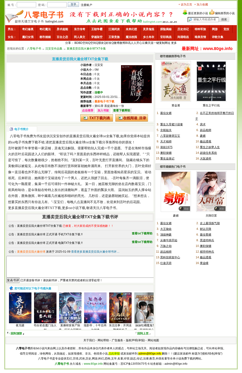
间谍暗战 (183, 37)
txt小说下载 (77, 208)
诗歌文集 (217, 37)
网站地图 (153, 340)
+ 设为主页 (185, 4)
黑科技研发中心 (170, 257)
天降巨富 (211, 215)
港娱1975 (166, 147)
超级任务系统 (208, 153)
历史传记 (183, 29)
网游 (215, 29)
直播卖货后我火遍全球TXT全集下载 (39, 225)
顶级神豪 (166, 234)
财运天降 (205, 229)
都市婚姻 (45, 37)
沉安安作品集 (53, 48)
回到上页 (143, 333)
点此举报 (114, 353)
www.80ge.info (93, 363)
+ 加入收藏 (201, 4)
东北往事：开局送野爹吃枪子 (120, 328)
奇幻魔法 (45, 29)
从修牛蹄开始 (168, 240)
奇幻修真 (28, 29)
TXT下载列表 (99, 118)
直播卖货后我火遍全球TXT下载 (38, 208)
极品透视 (205, 141)
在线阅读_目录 (134, 118)
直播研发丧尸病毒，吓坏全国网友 (70, 328)
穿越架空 (97, 37)
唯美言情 (200, 37)
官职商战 (166, 37)
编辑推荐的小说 (225, 13)
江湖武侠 (114, 29)
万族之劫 (166, 246)
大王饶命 (166, 229)
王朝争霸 (97, 29)
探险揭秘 (166, 29)
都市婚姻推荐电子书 (173, 56)
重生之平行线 (211, 105)
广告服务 (117, 340)
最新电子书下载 (104, 101)
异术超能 (62, 29)
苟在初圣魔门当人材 (45, 328)
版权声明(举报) (135, 340)
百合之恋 (62, 37)
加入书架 (103, 110)
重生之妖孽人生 (210, 147)
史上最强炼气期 (210, 223)
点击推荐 (87, 110)
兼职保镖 (166, 153)
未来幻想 (131, 29)
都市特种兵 (207, 251)
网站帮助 (103, 340)
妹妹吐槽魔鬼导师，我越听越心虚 (145, 328)
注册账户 (86, 5)
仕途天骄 (166, 263)
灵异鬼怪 (148, 29)
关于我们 (89, 340)
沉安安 (99, 65)
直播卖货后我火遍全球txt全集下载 (94, 136)
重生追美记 (167, 158)
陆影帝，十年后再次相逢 (95, 328)
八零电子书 (34, 48)
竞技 (226, 29)
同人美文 (79, 37)
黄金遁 (176, 105)
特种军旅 (200, 29)
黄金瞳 (204, 263)
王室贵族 (114, 37)
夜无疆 (20, 325)
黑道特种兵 (207, 240)
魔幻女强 (28, 37)
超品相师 (205, 130)
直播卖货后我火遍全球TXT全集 (86, 48)
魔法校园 (131, 37)
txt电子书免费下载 (24, 142)
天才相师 (166, 141)
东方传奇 (79, 29)
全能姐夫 (166, 130)
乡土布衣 (148, 37)
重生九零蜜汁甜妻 (171, 124)
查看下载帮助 (121, 110)
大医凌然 (205, 158)
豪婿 (203, 135)
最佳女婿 (166, 113)
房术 (203, 124)
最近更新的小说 (198, 13)
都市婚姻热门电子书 (173, 166)
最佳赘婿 (205, 234)
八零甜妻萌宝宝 (170, 135)
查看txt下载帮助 (142, 233)
